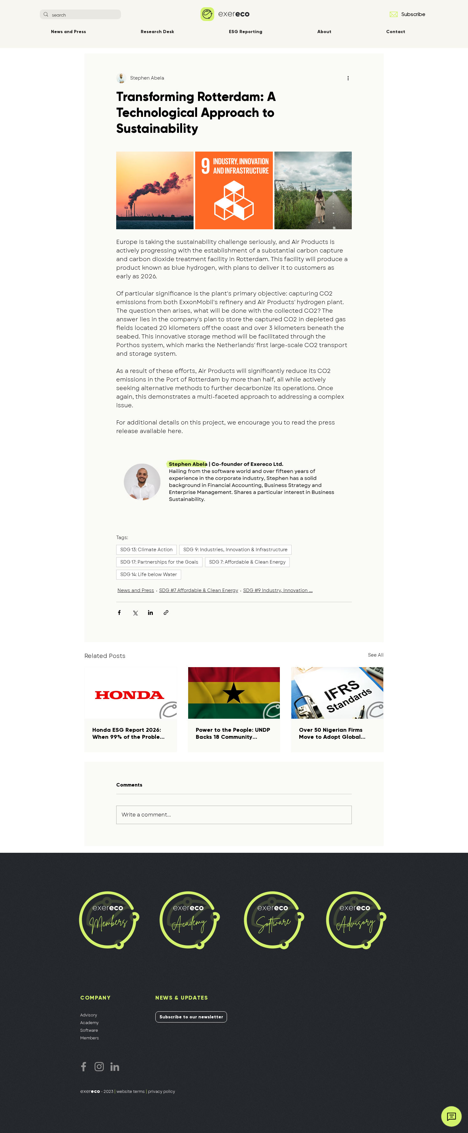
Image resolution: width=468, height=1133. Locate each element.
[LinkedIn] (115, 1066)
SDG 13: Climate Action (146, 549)
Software (89, 1030)
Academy (89, 1023)
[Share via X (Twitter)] (135, 612)
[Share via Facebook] (119, 612)
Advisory (88, 1015)
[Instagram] (99, 1066)
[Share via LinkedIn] (150, 612)
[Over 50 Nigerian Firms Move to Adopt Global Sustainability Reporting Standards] (337, 693)
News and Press (135, 590)
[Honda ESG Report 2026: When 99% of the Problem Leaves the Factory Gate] (131, 693)
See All (376, 655)
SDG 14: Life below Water (148, 574)
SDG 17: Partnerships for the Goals (159, 562)
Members (89, 1038)
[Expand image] (155, 190)
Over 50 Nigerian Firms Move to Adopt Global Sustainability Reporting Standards (333, 733)
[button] (394, 14)
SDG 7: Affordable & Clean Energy (247, 562)
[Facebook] (83, 1066)
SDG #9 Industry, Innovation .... (278, 590)
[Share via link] (166, 612)
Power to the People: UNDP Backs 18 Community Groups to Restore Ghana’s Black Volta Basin (234, 733)
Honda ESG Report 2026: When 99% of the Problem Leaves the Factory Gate (128, 733)
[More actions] (348, 78)
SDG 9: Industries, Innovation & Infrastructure (235, 549)
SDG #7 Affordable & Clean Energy (198, 590)
